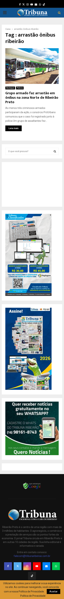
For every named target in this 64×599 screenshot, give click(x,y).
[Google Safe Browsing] (32, 488)
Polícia (20, 88)
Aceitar (53, 591)
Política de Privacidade (33, 596)
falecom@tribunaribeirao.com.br (32, 556)
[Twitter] (18, 566)
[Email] (46, 566)
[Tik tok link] (44, 4)
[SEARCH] (55, 151)
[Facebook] (8, 566)
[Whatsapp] (56, 566)
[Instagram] (27, 566)
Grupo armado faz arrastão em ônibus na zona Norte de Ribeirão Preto (31, 97)
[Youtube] (37, 566)
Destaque (10, 88)
